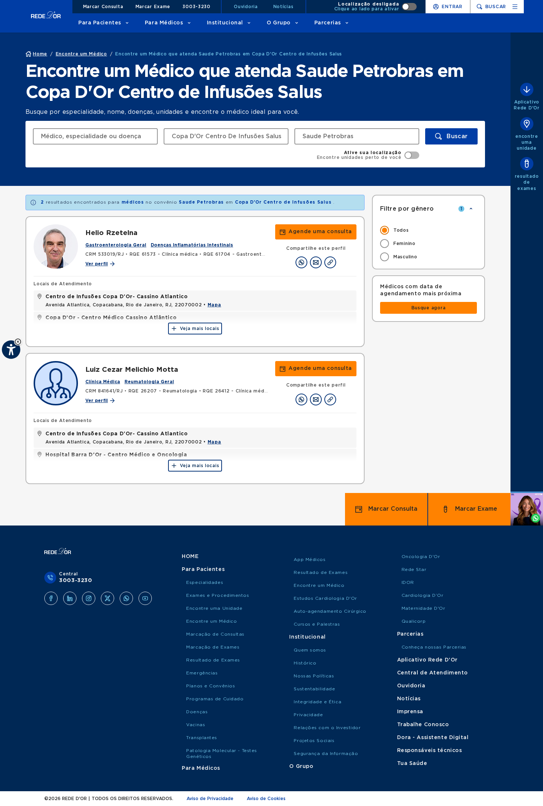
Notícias (283, 6)
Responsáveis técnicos (429, 750)
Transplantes (201, 737)
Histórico (305, 663)
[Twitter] (107, 598)
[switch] (375, 6)
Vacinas (195, 724)
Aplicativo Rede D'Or (427, 660)
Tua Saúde (412, 763)
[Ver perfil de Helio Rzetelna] (56, 246)
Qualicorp (414, 621)
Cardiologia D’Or (423, 595)
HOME (190, 556)
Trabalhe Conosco (423, 724)
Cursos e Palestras (317, 624)
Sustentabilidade (314, 689)
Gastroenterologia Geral (115, 245)
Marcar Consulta (103, 6)
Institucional (225, 22)
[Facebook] (51, 598)
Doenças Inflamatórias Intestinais (192, 245)
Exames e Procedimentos (217, 595)
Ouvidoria (245, 6)
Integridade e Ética (317, 702)
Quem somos (310, 650)
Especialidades (204, 582)
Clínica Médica (102, 382)
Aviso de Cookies (266, 798)
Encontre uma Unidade (214, 608)
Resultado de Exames (213, 660)
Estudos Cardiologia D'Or (325, 598)
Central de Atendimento (432, 673)
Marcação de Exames (212, 647)
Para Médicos (164, 22)
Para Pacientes (99, 22)
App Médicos (309, 559)
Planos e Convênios (210, 686)
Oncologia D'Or (421, 556)
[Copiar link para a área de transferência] (330, 262)
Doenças (197, 712)
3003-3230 (196, 6)
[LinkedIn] (70, 598)
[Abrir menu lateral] (515, 6)
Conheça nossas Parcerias (434, 647)
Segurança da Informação (326, 753)
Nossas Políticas (314, 676)
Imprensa (410, 711)
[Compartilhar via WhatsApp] (301, 262)
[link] (315, 231)
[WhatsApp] (126, 598)
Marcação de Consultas (215, 634)
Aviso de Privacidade (210, 798)
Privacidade (308, 715)
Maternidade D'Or (423, 608)
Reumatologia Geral (149, 382)
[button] (18, 342)
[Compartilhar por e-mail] (316, 262)
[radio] (428, 230)
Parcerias (327, 22)
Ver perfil (96, 264)
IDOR (408, 582)
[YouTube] (145, 598)
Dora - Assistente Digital (433, 737)
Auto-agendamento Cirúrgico (330, 611)
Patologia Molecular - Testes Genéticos (221, 753)
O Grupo (279, 22)
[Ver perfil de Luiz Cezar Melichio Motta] (56, 383)
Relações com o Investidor (327, 727)
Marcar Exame (153, 6)
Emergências (202, 673)
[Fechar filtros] (471, 209)
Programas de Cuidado (214, 699)
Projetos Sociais (314, 740)
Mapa (214, 305)
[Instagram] (88, 598)
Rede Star (414, 569)
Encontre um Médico (211, 621)
